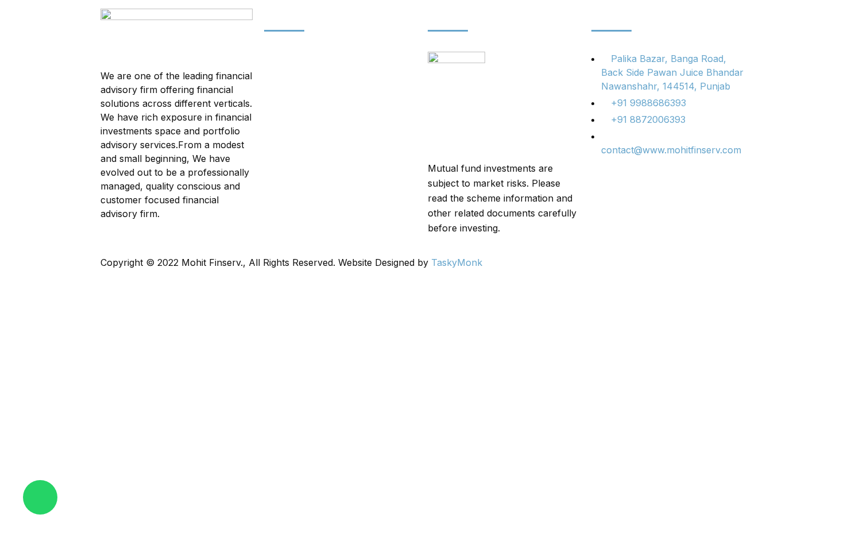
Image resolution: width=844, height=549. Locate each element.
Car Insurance (295, 79)
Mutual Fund (291, 179)
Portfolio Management (313, 99)
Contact (281, 200)
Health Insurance (302, 139)
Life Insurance (295, 159)
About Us (285, 59)
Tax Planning (292, 119)
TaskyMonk (456, 262)
